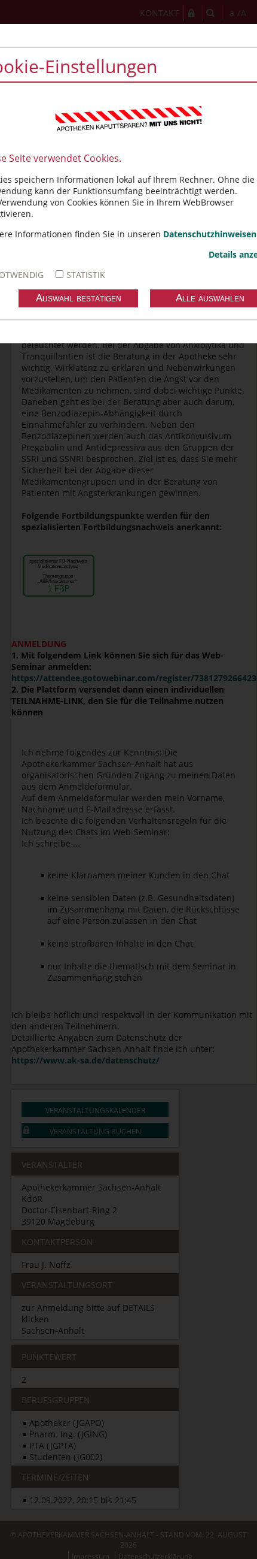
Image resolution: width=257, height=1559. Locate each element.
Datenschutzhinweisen (209, 234)
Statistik (85, 274)
